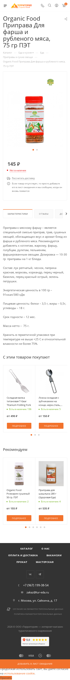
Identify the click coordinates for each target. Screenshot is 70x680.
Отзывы (44, 213)
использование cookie (19, 673)
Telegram (40, 574)
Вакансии (54, 555)
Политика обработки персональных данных (38, 614)
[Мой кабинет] (56, 6)
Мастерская (45, 562)
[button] (33, 149)
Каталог (26, 548)
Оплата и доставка (23, 555)
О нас (45, 548)
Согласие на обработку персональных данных (38, 609)
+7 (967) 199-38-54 (36, 585)
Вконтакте (30, 574)
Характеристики (18, 213)
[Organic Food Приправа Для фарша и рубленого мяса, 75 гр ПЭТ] (35, 119)
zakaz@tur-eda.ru (38, 592)
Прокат (21, 562)
